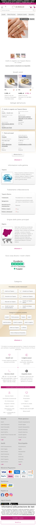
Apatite (20, 462)
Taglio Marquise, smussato (7, 145)
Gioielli (3, 14)
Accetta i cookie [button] (18, 518)
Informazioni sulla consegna (9, 409)
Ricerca (33, 10)
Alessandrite (21, 451)
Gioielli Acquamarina (24, 422)
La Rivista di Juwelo (26, 403)
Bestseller (31, 14)
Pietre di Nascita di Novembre (18, 333)
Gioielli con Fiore (7, 128)
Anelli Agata (4, 449)
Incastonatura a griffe (24, 144)
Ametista (20, 459)
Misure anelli (26, 411)
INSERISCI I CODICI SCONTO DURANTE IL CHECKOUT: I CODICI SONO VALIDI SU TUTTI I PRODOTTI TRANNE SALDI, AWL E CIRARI (18, 2)
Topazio (4, 137)
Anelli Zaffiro (4, 432)
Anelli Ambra (4, 451)
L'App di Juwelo (9, 406)
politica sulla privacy (27, 514)
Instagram (11, 495)
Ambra (20, 454)
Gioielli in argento (17, 322)
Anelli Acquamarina (6, 446)
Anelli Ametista (5, 454)
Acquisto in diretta (9, 403)
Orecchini (3, 437)
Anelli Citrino (4, 462)
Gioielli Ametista (22, 429)
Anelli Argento (5, 459)
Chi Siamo (26, 396)
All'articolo (17, 160)
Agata (20, 449)
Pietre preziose (15, 317)
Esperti (26, 401)
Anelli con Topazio (14, 327)
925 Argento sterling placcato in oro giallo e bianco (25, 118)
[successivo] (32, 88)
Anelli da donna (7, 322)
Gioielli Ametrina (23, 432)
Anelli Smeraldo (5, 427)
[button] (2, 7)
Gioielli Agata (22, 424)
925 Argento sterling (8, 124)
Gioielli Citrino (22, 437)
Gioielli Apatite (22, 435)
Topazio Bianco (23, 137)
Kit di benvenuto (9, 401)
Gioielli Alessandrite (23, 427)
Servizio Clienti (9, 396)
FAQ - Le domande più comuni (9, 413)
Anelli (29, 317)
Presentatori (26, 398)
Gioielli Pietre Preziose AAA (8, 435)
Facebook (2, 495)
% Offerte (24, 327)
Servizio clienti (9, 374)
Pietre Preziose (11, 14)
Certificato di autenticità (9, 398)
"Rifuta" (30, 512)
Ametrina (20, 457)
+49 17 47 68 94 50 (9, 377)
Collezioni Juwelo (22, 14)
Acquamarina (22, 446)
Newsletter (27, 406)
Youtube (6, 495)
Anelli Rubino (4, 429)
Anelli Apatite (4, 457)
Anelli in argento (29, 322)
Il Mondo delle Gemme (26, 409)
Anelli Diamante (5, 424)
